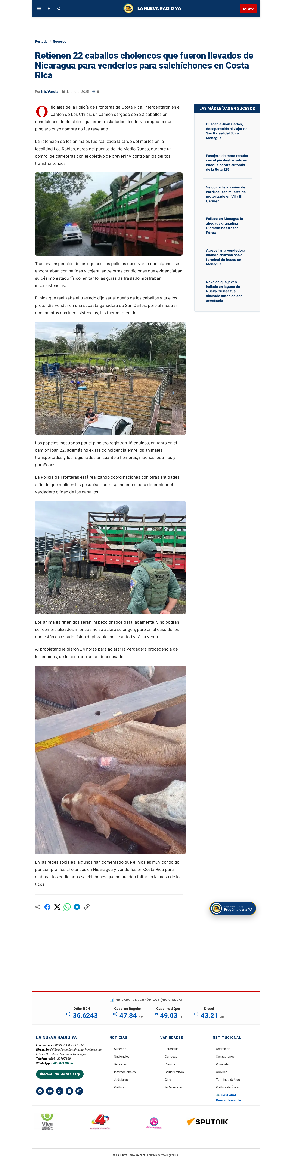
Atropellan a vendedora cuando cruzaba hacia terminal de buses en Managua (225, 257)
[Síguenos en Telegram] (69, 1091)
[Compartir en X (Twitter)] (57, 907)
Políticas (120, 1087)
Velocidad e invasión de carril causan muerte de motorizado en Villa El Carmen (226, 194)
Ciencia (170, 1064)
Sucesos (59, 41)
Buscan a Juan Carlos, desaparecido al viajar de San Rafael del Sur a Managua (227, 131)
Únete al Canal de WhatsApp (60, 1074)
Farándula (171, 1049)
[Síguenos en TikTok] (59, 1091)
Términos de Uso (228, 1080)
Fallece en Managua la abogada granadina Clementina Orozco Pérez (224, 225)
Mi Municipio (173, 1087)
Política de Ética (227, 1087)
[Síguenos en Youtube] (50, 1091)
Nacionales (122, 1057)
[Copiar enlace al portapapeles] (86, 907)
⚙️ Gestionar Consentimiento (228, 1097)
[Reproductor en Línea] (48, 8)
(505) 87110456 (62, 1063)
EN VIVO (248, 8)
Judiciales (121, 1080)
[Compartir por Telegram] (77, 907)
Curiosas (171, 1057)
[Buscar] (59, 8)
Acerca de (223, 1049)
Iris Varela (49, 91)
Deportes (120, 1064)
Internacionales (125, 1072)
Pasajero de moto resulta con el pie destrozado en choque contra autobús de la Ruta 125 (227, 163)
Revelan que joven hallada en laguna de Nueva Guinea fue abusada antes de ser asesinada (224, 291)
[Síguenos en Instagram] (79, 1091)
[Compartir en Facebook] (47, 907)
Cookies (221, 1072)
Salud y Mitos (174, 1072)
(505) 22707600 (60, 1058)
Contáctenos (225, 1057)
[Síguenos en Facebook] (40, 1091)
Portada (41, 41)
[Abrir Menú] (39, 8)
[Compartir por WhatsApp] (67, 907)
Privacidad (223, 1064)
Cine (168, 1080)
